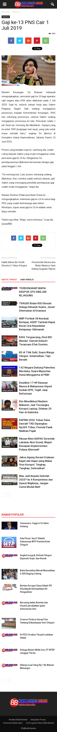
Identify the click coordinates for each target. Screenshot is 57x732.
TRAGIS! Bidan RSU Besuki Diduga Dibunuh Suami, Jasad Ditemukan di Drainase (37, 307)
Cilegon (6, 360)
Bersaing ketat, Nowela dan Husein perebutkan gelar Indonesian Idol (34, 605)
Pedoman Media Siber (13, 723)
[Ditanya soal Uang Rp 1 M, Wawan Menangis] (9, 665)
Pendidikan (7, 409)
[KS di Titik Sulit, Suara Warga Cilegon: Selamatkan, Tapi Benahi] (9, 356)
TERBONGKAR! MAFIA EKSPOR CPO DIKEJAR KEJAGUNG (33, 292)
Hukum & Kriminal (6, 303)
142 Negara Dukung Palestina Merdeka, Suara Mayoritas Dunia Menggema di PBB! (37, 371)
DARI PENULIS (27, 280)
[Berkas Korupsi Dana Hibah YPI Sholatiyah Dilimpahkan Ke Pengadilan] (9, 587)
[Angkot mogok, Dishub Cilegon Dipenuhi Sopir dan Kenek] (9, 556)
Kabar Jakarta (8, 390)
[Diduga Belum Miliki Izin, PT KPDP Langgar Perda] (9, 650)
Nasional (6, 17)
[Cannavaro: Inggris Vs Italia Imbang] (9, 526)
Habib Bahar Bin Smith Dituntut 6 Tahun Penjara (14, 264)
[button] (52, 4)
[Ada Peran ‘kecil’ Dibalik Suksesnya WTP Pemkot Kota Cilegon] (9, 542)
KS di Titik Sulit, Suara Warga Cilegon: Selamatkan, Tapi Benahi (36, 356)
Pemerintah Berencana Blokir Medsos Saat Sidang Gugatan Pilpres (43, 265)
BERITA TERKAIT (9, 280)
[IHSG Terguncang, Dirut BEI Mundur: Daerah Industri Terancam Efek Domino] (9, 340)
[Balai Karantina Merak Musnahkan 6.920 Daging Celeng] (9, 574)
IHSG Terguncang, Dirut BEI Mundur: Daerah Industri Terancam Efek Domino (35, 341)
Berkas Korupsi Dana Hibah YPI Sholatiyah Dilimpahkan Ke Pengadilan (36, 588)
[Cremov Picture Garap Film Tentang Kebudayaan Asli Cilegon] (9, 623)
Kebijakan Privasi (38, 719)
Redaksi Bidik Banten (18, 719)
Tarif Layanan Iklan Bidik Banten (40, 723)
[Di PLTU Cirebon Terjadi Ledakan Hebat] (9, 635)
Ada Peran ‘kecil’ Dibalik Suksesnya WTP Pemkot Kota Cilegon (35, 541)
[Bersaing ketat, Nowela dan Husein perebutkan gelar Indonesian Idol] (9, 603)
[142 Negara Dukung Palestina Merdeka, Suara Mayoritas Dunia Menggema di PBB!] (9, 371)
